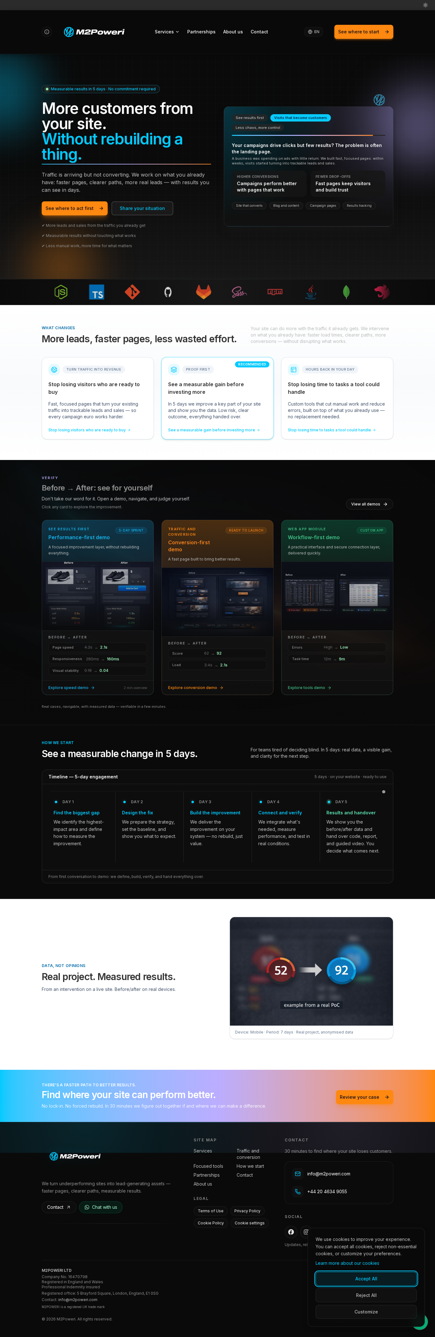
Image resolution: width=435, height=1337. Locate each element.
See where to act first (70, 208)
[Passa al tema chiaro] (425, 5)
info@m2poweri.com (77, 1299)
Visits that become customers (300, 117)
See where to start (358, 31)
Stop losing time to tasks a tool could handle (329, 430)
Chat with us (104, 1207)
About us (233, 31)
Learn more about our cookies (347, 1263)
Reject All (366, 1295)
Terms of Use (211, 1210)
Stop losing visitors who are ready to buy (87, 430)
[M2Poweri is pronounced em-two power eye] (47, 32)
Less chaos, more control (258, 127)
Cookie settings (250, 1223)
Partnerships (201, 31)
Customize (366, 1311)
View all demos (365, 504)
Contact (259, 31)
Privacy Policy (247, 1210)
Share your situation (142, 208)
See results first (250, 117)
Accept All (366, 1278)
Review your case (359, 1097)
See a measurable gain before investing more (211, 430)
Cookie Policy (211, 1223)
